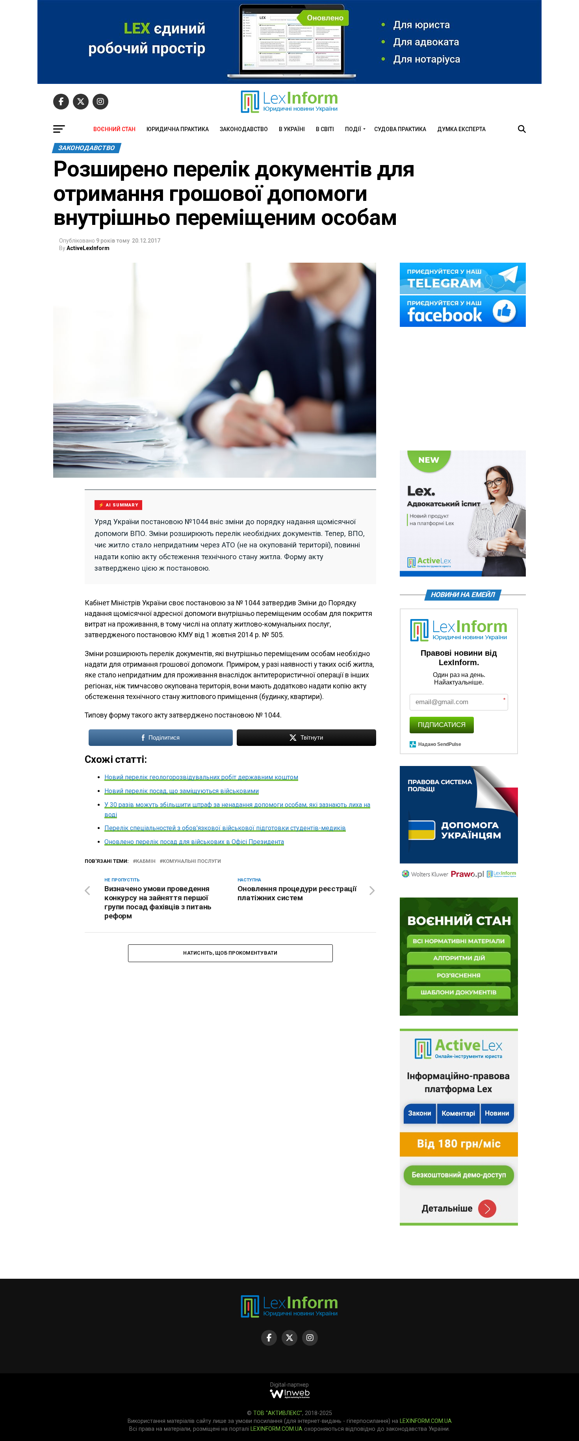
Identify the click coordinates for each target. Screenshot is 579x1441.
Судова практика (400, 129)
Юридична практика (178, 129)
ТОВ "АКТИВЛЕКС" (277, 1413)
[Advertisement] (463, 389)
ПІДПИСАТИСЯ (442, 725)
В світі (325, 129)
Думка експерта (461, 129)
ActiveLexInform (88, 248)
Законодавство (244, 129)
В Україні (292, 129)
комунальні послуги (192, 861)
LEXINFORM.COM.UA (426, 1421)
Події (353, 129)
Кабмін (146, 861)
